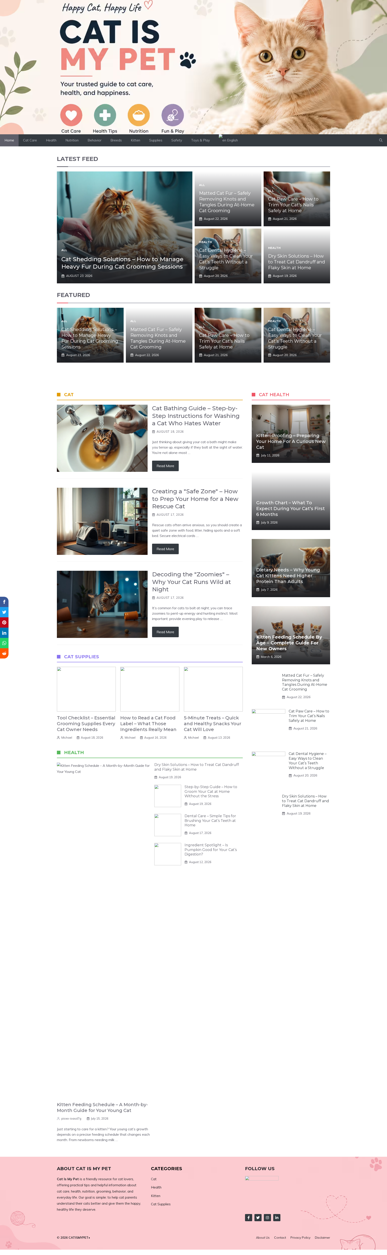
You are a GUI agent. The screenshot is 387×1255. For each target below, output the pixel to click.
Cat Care (30, 140)
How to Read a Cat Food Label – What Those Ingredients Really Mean (148, 723)
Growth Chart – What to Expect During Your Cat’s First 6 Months (290, 508)
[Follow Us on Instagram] (267, 1217)
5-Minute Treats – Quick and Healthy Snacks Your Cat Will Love (212, 723)
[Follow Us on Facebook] (248, 1217)
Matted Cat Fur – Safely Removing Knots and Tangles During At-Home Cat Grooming (304, 682)
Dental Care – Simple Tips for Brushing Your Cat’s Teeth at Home (210, 820)
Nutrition (72, 140)
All (64, 250)
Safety (176, 140)
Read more (165, 466)
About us (263, 1238)
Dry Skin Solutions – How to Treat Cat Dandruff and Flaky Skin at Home (296, 261)
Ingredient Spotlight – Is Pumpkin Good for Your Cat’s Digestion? (211, 850)
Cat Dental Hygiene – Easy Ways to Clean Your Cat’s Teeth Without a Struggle (308, 761)
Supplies (155, 140)
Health (51, 140)
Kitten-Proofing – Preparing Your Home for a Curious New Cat (291, 441)
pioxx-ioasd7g (71, 1118)
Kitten (135, 140)
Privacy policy (300, 1238)
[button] (381, 140)
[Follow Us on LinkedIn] (276, 1217)
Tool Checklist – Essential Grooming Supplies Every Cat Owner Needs (86, 723)
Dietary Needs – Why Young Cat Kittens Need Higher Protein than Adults (288, 575)
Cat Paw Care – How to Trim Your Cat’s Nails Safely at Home (293, 204)
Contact (280, 1238)
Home (9, 140)
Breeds (116, 140)
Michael (66, 737)
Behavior (94, 140)
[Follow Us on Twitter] (258, 1217)
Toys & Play (200, 140)
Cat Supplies (161, 1204)
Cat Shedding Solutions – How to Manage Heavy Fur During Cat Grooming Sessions (122, 263)
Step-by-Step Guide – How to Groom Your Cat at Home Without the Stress (211, 791)
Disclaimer (322, 1238)
